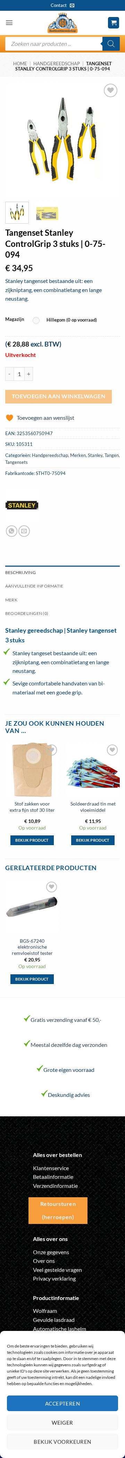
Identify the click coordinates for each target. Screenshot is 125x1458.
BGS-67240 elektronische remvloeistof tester (32, 947)
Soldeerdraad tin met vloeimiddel (93, 807)
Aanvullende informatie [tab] (34, 586)
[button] (9, 23)
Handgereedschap (56, 63)
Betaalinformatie (53, 1176)
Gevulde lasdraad (54, 1319)
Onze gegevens (51, 1252)
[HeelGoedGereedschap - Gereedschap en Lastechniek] (62, 23)
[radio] (66, 320)
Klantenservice (51, 1168)
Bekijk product (32, 840)
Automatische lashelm (59, 1328)
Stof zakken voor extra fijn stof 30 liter (32, 807)
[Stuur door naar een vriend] (24, 531)
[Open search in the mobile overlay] (62, 44)
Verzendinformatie (55, 1185)
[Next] (108, 139)
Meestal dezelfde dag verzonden (69, 1044)
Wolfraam (45, 1310)
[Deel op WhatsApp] (11, 531)
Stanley (95, 455)
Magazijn (14, 319)
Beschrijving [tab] (20, 572)
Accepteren (62, 1403)
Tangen (112, 455)
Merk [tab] (11, 599)
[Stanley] (22, 505)
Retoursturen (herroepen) (58, 1210)
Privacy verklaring (54, 1278)
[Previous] (16, 139)
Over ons (44, 1260)
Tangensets (16, 462)
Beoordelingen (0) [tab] (26, 613)
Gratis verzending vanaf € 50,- (66, 1019)
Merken (78, 455)
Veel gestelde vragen (57, 1269)
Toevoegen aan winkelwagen (59, 396)
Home (20, 63)
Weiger (62, 1422)
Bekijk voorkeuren (62, 1442)
